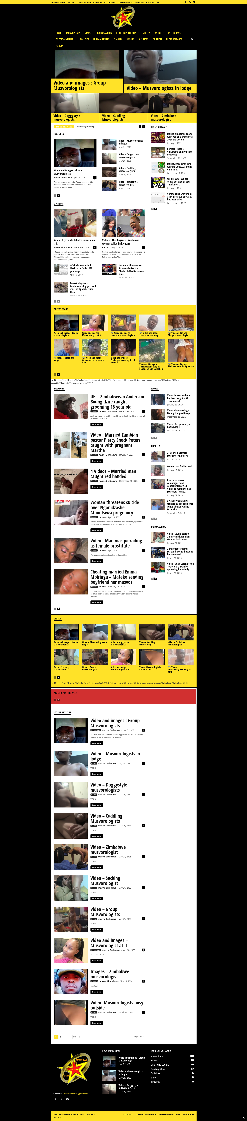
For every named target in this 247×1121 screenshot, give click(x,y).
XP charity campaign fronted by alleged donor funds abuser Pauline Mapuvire (180, 505)
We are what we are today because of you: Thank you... (178, 181)
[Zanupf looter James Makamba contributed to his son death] (158, 552)
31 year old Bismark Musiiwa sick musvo (177, 454)
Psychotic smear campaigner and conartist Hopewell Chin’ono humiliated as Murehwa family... (179, 485)
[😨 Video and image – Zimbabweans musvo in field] (95, 347)
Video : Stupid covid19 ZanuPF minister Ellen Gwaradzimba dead (178, 536)
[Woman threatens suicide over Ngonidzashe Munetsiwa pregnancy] (71, 512)
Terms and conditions (169, 1114)
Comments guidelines (146, 1114)
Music (153, 1077)
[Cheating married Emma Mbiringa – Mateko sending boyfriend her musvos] (71, 581)
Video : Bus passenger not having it (178, 425)
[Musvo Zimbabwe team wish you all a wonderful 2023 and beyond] (158, 137)
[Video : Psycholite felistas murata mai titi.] (75, 223)
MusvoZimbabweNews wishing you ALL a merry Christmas (179, 166)
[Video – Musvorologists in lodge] (160, 80)
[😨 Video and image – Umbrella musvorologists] (124, 323)
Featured (94, 981)
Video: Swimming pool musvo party (90, 126)
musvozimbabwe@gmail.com (76, 1094)
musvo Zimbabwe (63, 177)
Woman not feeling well (179, 466)
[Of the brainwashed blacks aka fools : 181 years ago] (61, 269)
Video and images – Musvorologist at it (91, 334)
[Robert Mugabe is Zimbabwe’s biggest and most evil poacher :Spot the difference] (61, 287)
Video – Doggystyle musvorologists (66, 117)
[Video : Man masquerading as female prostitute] (71, 550)
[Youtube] (194, 2)
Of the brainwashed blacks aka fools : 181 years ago (81, 268)
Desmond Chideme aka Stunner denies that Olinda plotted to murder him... (132, 270)
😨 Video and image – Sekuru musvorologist (150, 334)
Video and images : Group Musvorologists (79, 85)
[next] (143, 126)
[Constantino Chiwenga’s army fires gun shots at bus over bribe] (158, 197)
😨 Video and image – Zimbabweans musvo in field (93, 360)
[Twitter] (190, 2)
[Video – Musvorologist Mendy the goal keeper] (158, 414)
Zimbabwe (155, 1073)
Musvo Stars (73, 33)
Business (143, 39)
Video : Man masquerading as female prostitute (116, 543)
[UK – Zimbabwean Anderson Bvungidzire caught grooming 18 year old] (71, 406)
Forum (59, 45)
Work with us (152, 2)
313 (74, 1037)
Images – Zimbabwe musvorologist (109, 974)
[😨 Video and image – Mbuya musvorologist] (181, 323)
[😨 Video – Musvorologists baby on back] (181, 657)
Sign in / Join (85, 2)
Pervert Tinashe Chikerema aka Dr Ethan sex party (179, 151)
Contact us (188, 1114)
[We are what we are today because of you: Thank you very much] (158, 182)
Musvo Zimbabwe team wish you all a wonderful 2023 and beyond (180, 136)
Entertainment (64, 39)
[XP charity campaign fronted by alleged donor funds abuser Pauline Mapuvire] (158, 504)
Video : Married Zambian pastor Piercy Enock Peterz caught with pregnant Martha (115, 442)
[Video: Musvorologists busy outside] (152, 657)
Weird (158, 33)
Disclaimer (128, 1114)
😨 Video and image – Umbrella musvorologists (123, 334)
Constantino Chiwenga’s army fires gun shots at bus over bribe (180, 196)
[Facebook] (185, 2)
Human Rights (101, 39)
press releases (174, 39)
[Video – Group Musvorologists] (95, 657)
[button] (192, 39)
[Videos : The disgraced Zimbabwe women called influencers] (123, 223)
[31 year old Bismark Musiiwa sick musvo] (158, 456)
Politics (84, 39)
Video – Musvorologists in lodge (159, 88)
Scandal (94, 411)
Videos (146, 33)
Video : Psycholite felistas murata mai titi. (74, 241)
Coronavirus (104, 33)
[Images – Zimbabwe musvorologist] (71, 981)
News (87, 33)
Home (59, 33)
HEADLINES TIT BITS (126, 33)
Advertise (139, 2)
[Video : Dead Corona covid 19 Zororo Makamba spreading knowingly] (158, 567)
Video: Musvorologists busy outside (150, 668)
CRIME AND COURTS (160, 1064)
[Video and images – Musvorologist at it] (95, 323)
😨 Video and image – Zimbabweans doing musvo (181, 365)
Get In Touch (110, 2)
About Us (97, 2)
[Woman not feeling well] (158, 470)
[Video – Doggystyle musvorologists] (75, 108)
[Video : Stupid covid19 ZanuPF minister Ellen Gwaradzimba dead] (158, 537)
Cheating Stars (158, 1069)
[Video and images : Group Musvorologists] (87, 78)
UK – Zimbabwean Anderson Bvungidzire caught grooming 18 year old (117, 401)
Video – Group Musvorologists (89, 668)
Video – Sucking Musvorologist (61, 668)
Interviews (174, 33)
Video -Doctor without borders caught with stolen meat (178, 398)
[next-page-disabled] (58, 301)
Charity (117, 39)
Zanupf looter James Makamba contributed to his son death (180, 551)
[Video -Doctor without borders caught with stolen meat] (158, 399)
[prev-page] (55, 195)
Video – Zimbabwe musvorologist (163, 117)
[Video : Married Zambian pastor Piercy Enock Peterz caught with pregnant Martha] (71, 445)
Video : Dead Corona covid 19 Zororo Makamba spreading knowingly (180, 566)
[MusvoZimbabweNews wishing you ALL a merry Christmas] (158, 167)
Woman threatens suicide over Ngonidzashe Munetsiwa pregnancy (114, 507)
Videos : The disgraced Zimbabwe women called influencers (120, 241)
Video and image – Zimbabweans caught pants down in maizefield (151, 366)
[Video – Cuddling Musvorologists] (123, 108)
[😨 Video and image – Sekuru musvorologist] (152, 323)
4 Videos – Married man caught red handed (113, 474)
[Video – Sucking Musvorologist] (66, 657)
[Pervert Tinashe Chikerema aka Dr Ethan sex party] (158, 152)
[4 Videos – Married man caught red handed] (71, 481)
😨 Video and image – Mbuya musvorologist (178, 334)
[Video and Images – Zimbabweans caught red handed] (124, 347)
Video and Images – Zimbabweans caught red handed (123, 360)
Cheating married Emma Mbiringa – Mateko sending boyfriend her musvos (117, 576)
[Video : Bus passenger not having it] (158, 428)
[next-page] (58, 195)
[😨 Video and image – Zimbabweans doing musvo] (181, 350)
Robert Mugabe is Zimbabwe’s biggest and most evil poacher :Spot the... (83, 288)
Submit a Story (125, 2)
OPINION (157, 39)
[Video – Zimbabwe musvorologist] (172, 109)
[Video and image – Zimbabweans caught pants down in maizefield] (152, 350)
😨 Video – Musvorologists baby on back (179, 669)
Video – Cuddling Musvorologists (113, 117)
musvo (105, 247)
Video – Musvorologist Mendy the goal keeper (179, 412)
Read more (96, 424)
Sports (130, 39)
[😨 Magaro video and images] (66, 347)
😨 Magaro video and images (64, 359)
